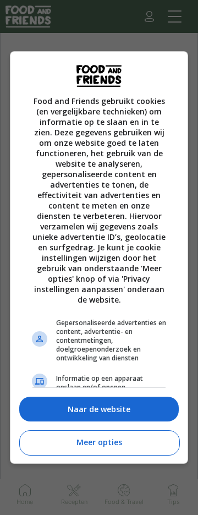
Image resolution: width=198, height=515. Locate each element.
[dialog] (99, 257)
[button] (99, 409)
